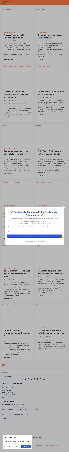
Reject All (18, 446)
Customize (8, 446)
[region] (17, 442)
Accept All (26, 446)
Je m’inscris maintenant (34, 236)
